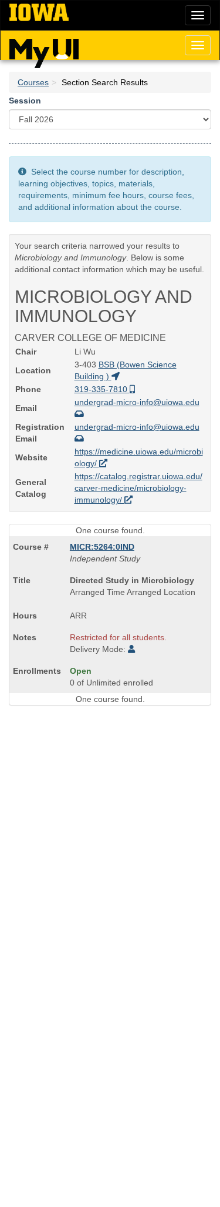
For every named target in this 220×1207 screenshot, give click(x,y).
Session (25, 100)
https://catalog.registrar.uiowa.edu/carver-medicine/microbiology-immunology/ (138, 488)
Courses (33, 82)
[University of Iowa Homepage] (39, 13)
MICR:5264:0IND (102, 546)
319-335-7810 (102, 389)
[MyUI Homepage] (44, 49)
